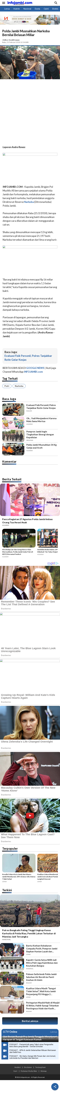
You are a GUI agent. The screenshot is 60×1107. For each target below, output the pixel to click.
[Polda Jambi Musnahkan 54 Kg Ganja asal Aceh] (13, 449)
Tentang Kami (40, 1067)
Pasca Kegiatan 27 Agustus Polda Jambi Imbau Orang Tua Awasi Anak (27, 521)
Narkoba (19, 386)
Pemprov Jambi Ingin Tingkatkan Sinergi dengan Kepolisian (40, 434)
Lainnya (53, 1032)
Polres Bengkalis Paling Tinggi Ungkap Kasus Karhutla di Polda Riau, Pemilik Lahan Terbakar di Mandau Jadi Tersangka (29, 933)
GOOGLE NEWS (35, 367)
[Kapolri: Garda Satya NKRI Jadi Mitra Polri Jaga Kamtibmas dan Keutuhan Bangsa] (12, 964)
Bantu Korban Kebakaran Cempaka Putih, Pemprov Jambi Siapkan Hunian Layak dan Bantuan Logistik (41, 948)
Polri (7, 386)
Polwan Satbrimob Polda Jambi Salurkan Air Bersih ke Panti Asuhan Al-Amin (41, 977)
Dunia (37, 8)
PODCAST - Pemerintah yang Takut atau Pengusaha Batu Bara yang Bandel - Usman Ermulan (31, 1045)
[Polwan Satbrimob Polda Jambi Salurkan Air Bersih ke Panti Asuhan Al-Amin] (12, 978)
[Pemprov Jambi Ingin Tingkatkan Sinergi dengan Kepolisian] (13, 436)
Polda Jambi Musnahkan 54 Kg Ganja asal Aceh (41, 446)
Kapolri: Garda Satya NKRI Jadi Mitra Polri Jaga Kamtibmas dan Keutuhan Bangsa (42, 963)
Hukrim (16, 8)
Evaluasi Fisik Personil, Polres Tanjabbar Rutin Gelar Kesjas (41, 406)
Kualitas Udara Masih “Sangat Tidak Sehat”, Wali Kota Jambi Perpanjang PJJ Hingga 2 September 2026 (41, 991)
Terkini (7, 890)
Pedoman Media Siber (29, 1071)
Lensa (7, 8)
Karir (15, 1071)
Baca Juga (9, 399)
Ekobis (55, 8)
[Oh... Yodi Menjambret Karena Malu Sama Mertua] (13, 423)
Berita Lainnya (30, 1021)
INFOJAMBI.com (33, 371)
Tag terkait (10, 378)
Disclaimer (28, 1067)
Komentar (9, 461)
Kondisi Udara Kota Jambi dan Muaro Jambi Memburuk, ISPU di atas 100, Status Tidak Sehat (18, 876)
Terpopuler (10, 848)
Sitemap (43, 1071)
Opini (46, 8)
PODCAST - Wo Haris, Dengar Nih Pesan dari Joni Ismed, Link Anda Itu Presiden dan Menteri (32, 1057)
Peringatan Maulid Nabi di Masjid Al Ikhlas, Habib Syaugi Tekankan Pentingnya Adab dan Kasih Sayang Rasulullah (42, 1005)
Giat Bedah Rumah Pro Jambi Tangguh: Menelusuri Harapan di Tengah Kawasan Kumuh (30, 1038)
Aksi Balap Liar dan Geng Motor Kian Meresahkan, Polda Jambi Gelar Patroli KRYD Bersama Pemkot (17, 551)
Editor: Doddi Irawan (11, 40)
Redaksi (18, 1067)
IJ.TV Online (10, 1031)
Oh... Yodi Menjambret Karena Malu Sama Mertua (41, 420)
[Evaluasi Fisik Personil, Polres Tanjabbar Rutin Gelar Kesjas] (13, 409)
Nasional (27, 8)
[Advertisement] (30, 113)
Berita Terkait (12, 479)
